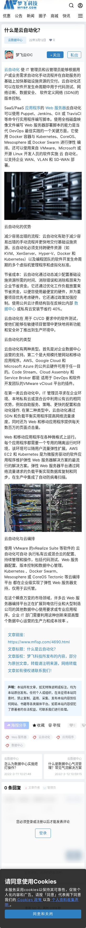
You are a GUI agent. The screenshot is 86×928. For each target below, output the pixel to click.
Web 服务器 (55, 107)
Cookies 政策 (29, 899)
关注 (56, 55)
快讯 (66, 15)
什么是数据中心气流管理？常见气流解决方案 (65, 765)
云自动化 (12, 69)
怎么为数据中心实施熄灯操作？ (21, 765)
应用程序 (32, 107)
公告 (18, 15)
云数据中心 (15, 40)
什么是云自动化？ (42, 649)
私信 (74, 55)
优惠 (7, 15)
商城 (54, 15)
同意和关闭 (43, 914)
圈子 (42, 15)
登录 (43, 833)
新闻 (30, 15)
